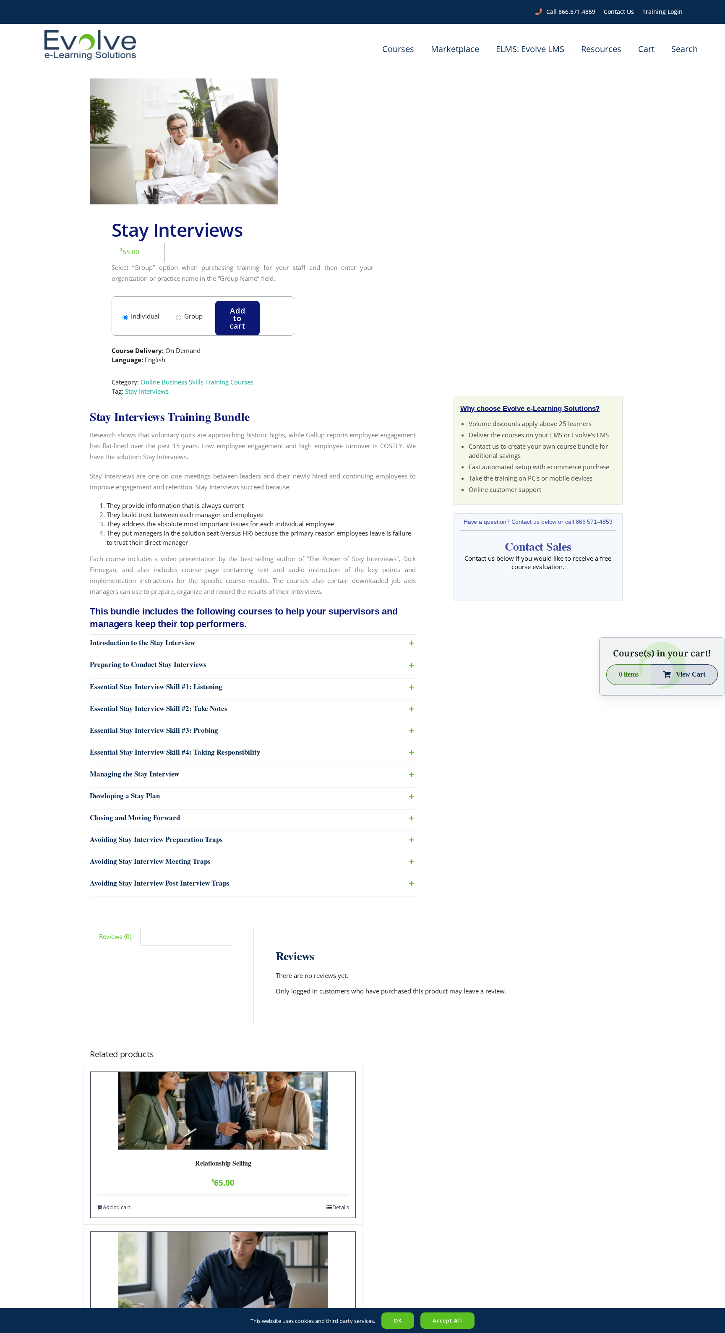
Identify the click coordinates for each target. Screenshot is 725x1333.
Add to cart (237, 318)
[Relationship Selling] (223, 1111)
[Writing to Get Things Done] (223, 1270)
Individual (145, 316)
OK (398, 1320)
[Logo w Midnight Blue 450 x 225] (90, 32)
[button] (253, 643)
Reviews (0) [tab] (115, 936)
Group (193, 316)
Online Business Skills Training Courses (197, 382)
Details (340, 1207)
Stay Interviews (147, 391)
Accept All (447, 1320)
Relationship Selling (223, 1163)
